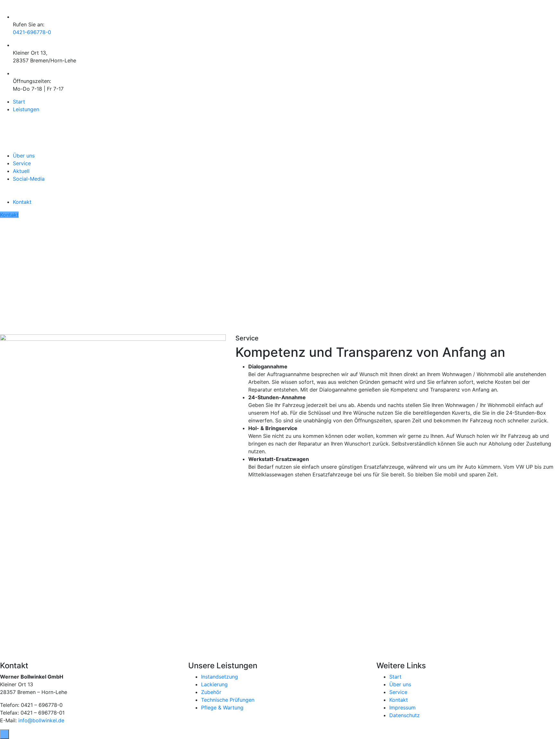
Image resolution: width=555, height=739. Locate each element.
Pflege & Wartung (222, 707)
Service (22, 163)
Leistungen (26, 109)
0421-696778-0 (32, 32)
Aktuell (21, 171)
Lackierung (214, 684)
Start (19, 101)
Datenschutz (404, 715)
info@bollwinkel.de (41, 720)
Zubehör (211, 692)
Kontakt (22, 202)
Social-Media (29, 179)
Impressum (402, 707)
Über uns (24, 155)
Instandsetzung (219, 676)
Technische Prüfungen (227, 700)
